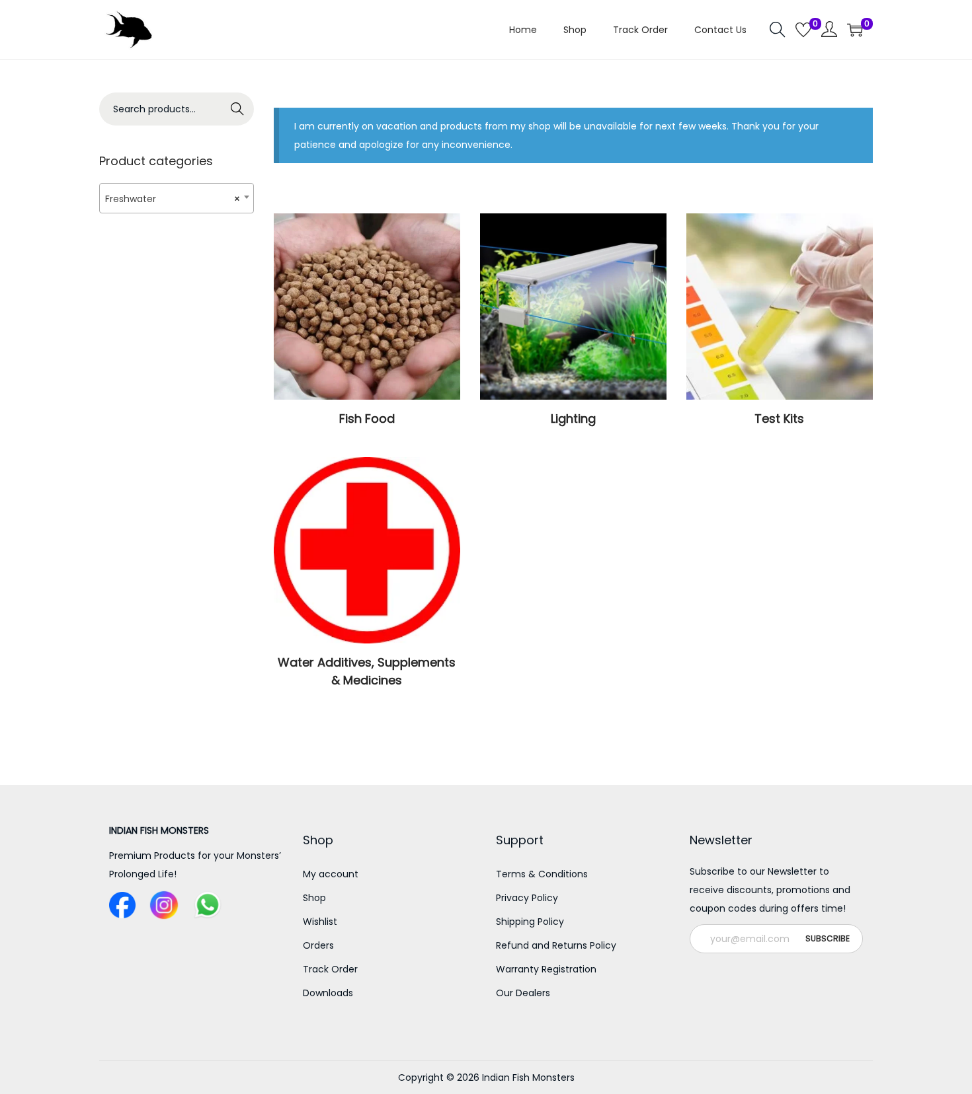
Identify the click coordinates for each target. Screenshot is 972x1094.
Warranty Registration (546, 969)
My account (330, 874)
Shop (314, 897)
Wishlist (320, 921)
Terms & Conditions (542, 874)
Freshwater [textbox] (172, 198)
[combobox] (176, 198)
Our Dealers (523, 993)
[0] (803, 30)
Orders (318, 945)
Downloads (328, 993)
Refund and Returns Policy (556, 945)
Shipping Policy (530, 921)
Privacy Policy (527, 897)
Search (238, 109)
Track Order (330, 969)
